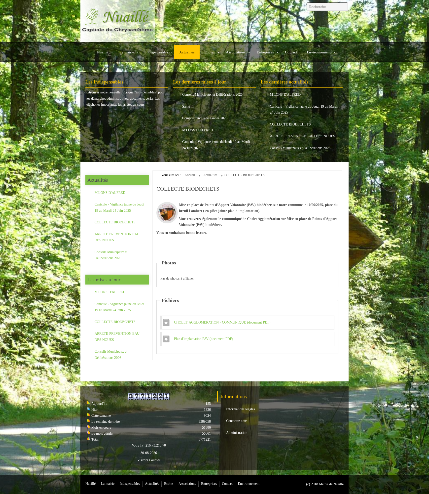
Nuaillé (102, 52)
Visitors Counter (148, 460)
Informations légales (240, 409)
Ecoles (210, 52)
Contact (291, 52)
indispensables (146, 92)
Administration (236, 433)
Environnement (319, 52)
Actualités (187, 52)
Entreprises (265, 52)
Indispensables (156, 52)
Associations (236, 52)
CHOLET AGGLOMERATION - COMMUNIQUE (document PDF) (222, 322)
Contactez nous (236, 421)
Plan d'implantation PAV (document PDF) (203, 339)
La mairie (126, 52)
